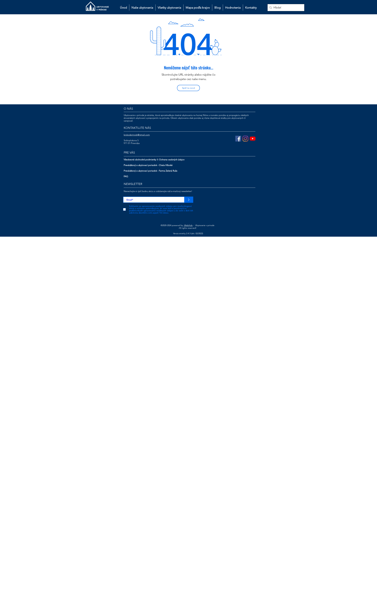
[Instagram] (245, 138)
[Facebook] (238, 138)
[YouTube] (253, 138)
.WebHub (188, 225)
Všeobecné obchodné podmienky (140, 159)
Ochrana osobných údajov (172, 159)
